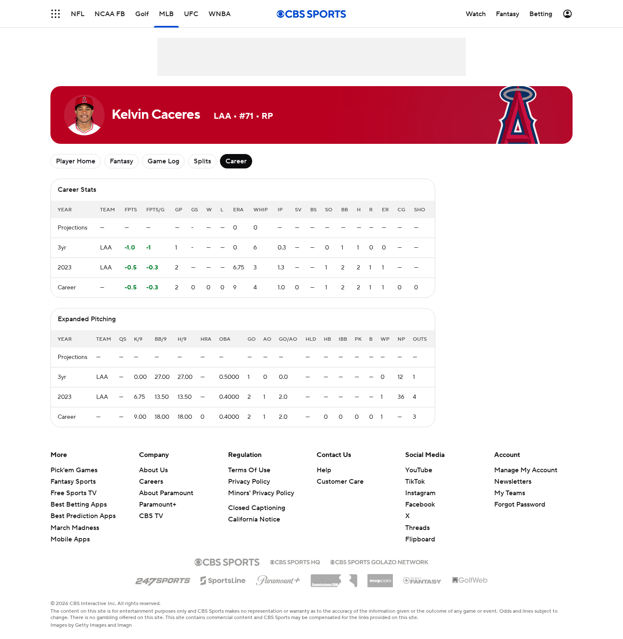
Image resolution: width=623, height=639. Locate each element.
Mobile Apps (70, 539)
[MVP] (380, 577)
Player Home (75, 161)
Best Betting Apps (78, 504)
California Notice (254, 519)
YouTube (418, 470)
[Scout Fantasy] (422, 580)
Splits (202, 161)
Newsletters (512, 481)
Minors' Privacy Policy (261, 493)
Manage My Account (525, 470)
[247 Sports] (162, 579)
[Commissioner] (334, 577)
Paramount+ (157, 504)
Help (324, 470)
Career (236, 161)
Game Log (163, 161)
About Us (153, 470)
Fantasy (121, 161)
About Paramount (166, 493)
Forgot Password (519, 504)
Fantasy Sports (73, 481)
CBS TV (151, 516)
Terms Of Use (249, 470)
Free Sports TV (73, 493)
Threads (417, 528)
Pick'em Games (73, 470)
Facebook (420, 504)
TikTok (415, 481)
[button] (55, 14)
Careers (151, 481)
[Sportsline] (223, 579)
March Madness (74, 528)
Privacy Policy (249, 481)
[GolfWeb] (470, 580)
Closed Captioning (256, 508)
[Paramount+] (278, 579)
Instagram (420, 493)
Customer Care (340, 481)
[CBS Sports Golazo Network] (379, 561)
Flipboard (420, 539)
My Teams (509, 493)
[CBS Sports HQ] (295, 561)
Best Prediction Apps (83, 516)
